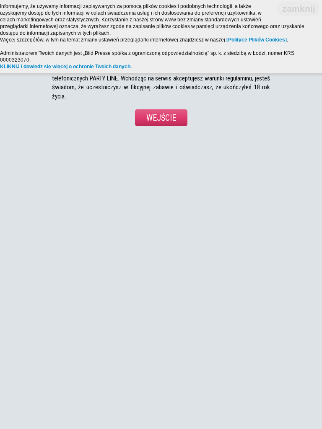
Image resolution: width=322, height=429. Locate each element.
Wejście (161, 118)
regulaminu (239, 78)
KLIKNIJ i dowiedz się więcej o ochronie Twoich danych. (66, 67)
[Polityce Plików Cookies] (256, 40)
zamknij (298, 8)
